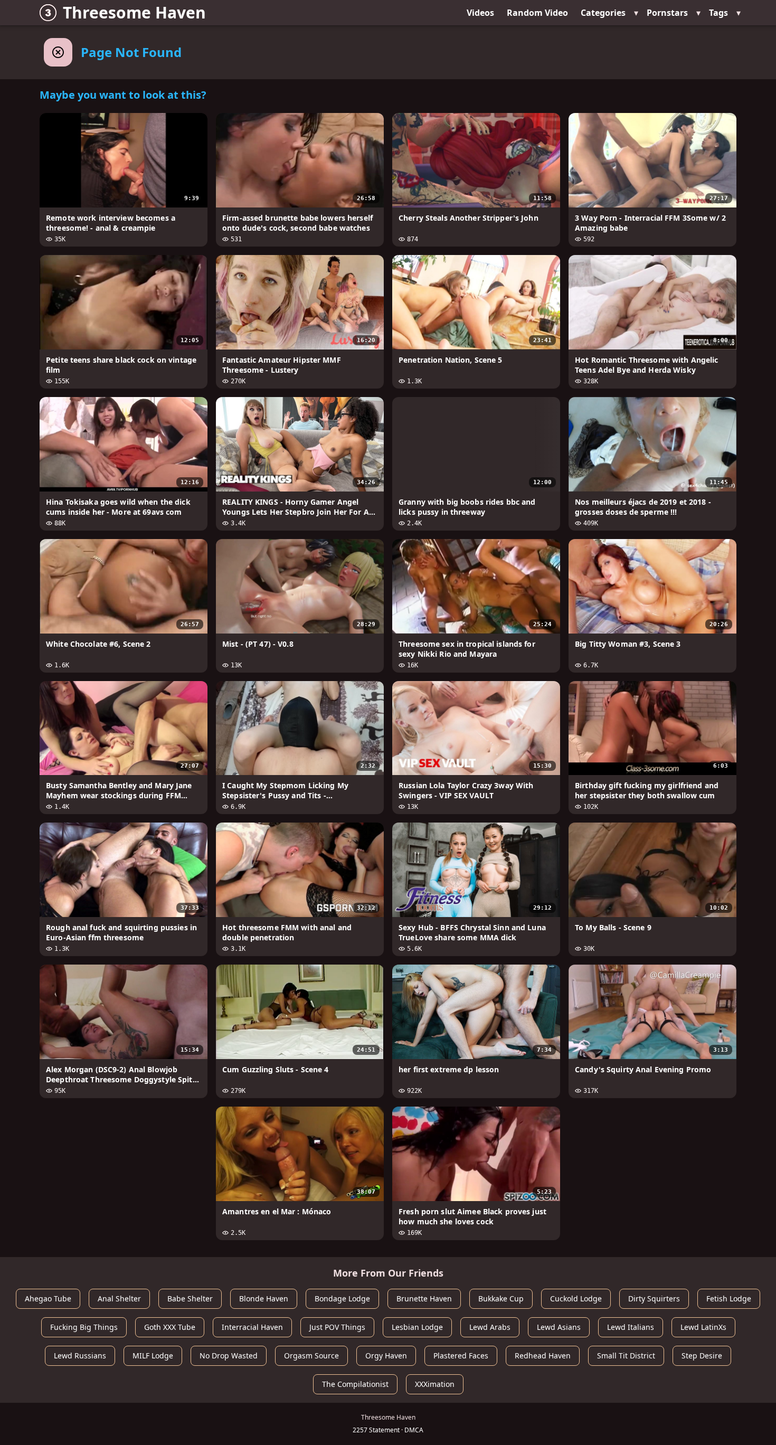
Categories (603, 12)
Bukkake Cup (501, 1298)
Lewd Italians (630, 1327)
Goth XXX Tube (169, 1327)
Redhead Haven (543, 1355)
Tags (718, 12)
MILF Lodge (153, 1355)
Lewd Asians (559, 1327)
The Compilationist (355, 1384)
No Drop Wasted (229, 1355)
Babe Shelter (190, 1298)
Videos (480, 12)
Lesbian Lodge (417, 1327)
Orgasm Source (311, 1355)
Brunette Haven (424, 1298)
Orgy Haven (386, 1355)
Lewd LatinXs (703, 1327)
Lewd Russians (80, 1355)
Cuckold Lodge (576, 1298)
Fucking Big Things (84, 1327)
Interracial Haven (252, 1327)
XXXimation (435, 1384)
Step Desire (702, 1355)
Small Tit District (626, 1355)
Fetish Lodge (728, 1298)
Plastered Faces (460, 1355)
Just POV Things (337, 1327)
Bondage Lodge (342, 1298)
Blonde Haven (263, 1298)
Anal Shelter (119, 1298)
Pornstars (667, 12)
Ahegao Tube (48, 1298)
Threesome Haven (134, 12)
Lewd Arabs (489, 1327)
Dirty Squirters (654, 1298)
